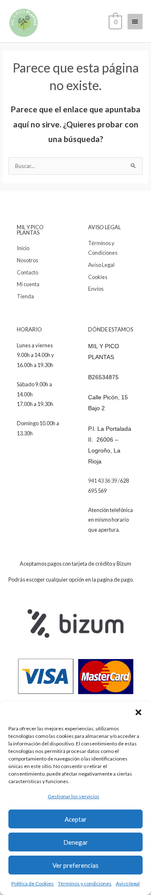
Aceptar (76, 819)
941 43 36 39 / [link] (104, 480)
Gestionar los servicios (73, 796)
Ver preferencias (75, 865)
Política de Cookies (32, 883)
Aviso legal (128, 883)
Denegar (75, 842)
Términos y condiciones (85, 883)
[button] (138, 712)
